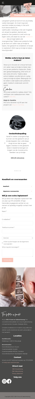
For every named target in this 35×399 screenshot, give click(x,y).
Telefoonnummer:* (8, 227)
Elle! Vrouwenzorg (17, 369)
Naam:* (4, 211)
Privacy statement (17, 373)
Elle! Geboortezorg (17, 371)
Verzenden (8, 260)
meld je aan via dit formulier (11, 362)
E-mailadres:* (6, 219)
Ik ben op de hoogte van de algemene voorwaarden (16, 243)
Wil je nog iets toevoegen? (10, 247)
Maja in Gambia (18, 105)
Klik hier (12, 97)
